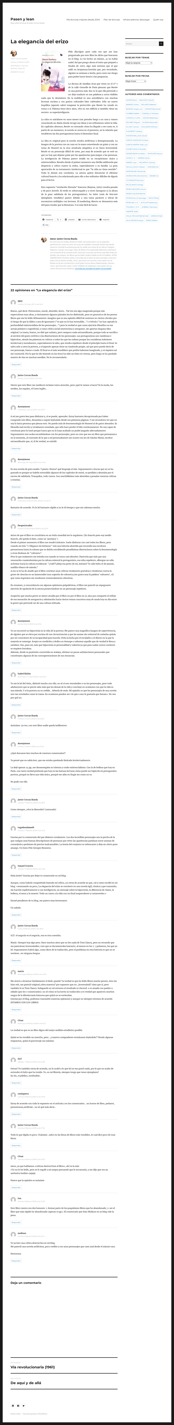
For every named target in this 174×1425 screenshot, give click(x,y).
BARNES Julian (132, 104)
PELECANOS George (134, 185)
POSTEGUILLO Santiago (136, 198)
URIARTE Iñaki (132, 211)
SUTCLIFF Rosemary (149, 202)
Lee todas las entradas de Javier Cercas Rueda (93, 269)
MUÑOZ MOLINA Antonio (136, 176)
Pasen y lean (22, 19)
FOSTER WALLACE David (136, 136)
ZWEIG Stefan (151, 220)
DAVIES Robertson (150, 118)
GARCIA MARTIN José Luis (136, 145)
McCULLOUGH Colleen (135, 167)
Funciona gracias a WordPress (35, 1414)
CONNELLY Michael (150, 113)
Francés (24, 66)
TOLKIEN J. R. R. (132, 207)
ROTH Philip (154, 198)
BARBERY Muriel (17, 72)
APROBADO (16, 66)
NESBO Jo (154, 176)
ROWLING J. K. (132, 202)
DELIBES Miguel (133, 122)
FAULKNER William (149, 127)
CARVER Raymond (152, 109)
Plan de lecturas (112, 19)
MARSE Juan (131, 162)
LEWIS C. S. (130, 158)
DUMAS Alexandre (150, 122)
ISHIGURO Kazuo (155, 153)
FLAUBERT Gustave (134, 131)
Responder (16, 364)
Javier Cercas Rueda (19, 59)
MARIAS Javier (144, 158)
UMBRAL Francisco (149, 207)
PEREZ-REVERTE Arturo (136, 189)
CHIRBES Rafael (132, 113)
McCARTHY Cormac (147, 162)
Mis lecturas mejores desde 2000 (83, 19)
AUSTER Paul (131, 100)
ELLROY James (132, 127)
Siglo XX (21, 68)
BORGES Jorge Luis (134, 109)
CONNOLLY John (133, 118)
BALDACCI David (146, 100)
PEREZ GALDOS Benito (135, 194)
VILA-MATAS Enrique (134, 220)
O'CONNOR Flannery (135, 180)
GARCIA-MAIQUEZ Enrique (137, 140)
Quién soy (158, 19)
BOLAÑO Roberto (148, 104)
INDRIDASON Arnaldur (135, 153)
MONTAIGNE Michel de (135, 171)
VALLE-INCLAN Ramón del (137, 216)
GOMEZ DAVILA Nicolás (136, 149)
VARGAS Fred (156, 216)
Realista (14, 68)
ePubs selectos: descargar (136, 19)
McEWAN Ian (153, 167)
